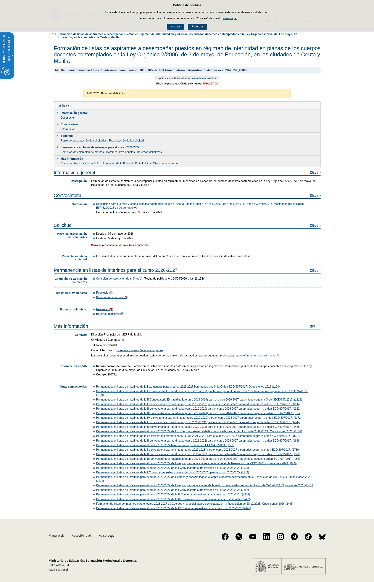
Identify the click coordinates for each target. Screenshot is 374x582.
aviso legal (230, 18)
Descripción (68, 117)
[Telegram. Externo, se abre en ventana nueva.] (294, 536)
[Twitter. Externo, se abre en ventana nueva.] (238, 536)
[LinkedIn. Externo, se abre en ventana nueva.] (266, 536)
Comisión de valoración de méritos (82, 152)
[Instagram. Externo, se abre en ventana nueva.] (280, 536)
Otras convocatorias (165, 163)
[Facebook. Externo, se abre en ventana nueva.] (225, 536)
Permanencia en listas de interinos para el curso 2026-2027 (100, 147)
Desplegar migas (51, 33)
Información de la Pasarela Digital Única (126, 163)
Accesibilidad (81, 535)
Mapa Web (56, 535)
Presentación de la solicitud (126, 140)
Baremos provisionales (120, 152)
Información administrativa (259, 355)
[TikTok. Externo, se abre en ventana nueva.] (308, 536)
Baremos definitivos (149, 152)
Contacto (66, 163)
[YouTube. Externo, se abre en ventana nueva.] (252, 536)
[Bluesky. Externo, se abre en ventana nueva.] (322, 536)
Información (68, 129)
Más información (72, 158)
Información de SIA (86, 163)
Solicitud (67, 135)
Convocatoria (69, 124)
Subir (317, 172)
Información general (74, 112)
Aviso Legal (107, 535)
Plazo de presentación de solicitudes (84, 140)
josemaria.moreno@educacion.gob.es (139, 350)
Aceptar (175, 26)
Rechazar (197, 26)
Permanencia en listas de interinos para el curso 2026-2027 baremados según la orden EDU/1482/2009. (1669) (165, 445)
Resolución (103, 292)
